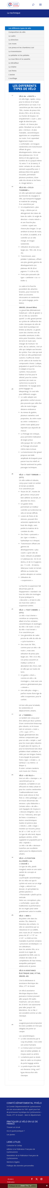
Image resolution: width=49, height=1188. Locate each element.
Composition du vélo (17, 32)
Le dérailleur (14, 63)
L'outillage (13, 78)
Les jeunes (11, 1134)
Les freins (12, 71)
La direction (13, 40)
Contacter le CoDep (14, 1145)
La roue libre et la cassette (19, 59)
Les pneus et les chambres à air (21, 47)
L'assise (12, 74)
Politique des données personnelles (20, 1165)
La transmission (15, 51)
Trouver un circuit (13, 1127)
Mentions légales (13, 1162)
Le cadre (12, 36)
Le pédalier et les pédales (19, 55)
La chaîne (12, 67)
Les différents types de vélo (20, 28)
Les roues (12, 43)
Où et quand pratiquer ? (16, 1131)
